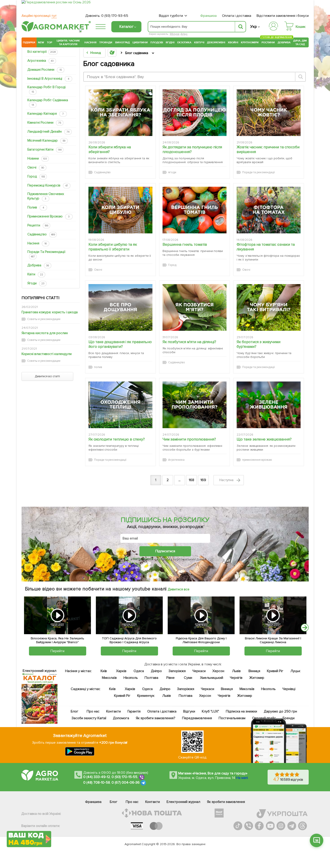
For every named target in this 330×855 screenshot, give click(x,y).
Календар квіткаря (45, 114)
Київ (104, 671)
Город (36, 176)
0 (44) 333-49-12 (96, 777)
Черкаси (199, 671)
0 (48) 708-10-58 (96, 782)
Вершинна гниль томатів (185, 244)
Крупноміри (250, 42)
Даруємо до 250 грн (280, 711)
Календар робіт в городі (46, 89)
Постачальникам (232, 718)
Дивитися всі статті (47, 376)
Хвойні (233, 42)
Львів (236, 671)
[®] (55, 30)
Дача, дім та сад (300, 42)
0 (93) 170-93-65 (114, 15)
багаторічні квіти (44, 149)
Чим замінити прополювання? (189, 439)
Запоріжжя (177, 671)
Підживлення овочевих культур (45, 196)
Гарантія (134, 711)
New (41, 42)
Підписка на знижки (241, 711)
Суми (188, 677)
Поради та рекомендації (46, 254)
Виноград (122, 42)
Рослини (268, 41)
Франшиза (208, 15)
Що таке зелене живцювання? (264, 439)
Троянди (105, 42)
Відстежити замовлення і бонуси (283, 15)
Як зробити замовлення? (156, 718)
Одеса (139, 671)
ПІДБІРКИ (29, 42)
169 (203, 480)
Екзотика (184, 42)
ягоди (35, 283)
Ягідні (170, 42)
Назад (95, 52)
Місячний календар (46, 140)
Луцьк (296, 671)
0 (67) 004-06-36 (126, 782)
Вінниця (254, 671)
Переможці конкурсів (47, 185)
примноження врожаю (48, 216)
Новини (37, 158)
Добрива (284, 42)
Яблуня (174, 34)
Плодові (156, 42)
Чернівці (288, 689)
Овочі (35, 167)
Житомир (256, 677)
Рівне (170, 677)
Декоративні (216, 42)
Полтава (151, 677)
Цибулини (140, 42)
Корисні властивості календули (47, 354)
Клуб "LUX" (210, 711)
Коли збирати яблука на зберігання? (109, 149)
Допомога (121, 718)
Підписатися (165, 551)
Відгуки (189, 711)
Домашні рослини (44, 70)
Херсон (218, 671)
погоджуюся (143, 558)
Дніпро (156, 671)
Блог (74, 711)
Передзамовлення (197, 718)
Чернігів (236, 677)
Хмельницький (211, 677)
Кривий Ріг (275, 671)
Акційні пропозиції (39, 15)
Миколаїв (109, 677)
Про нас (93, 711)
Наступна (227, 480)
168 (191, 480)
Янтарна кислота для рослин (45, 333)
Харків (121, 671)
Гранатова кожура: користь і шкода (50, 312)
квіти (35, 274)
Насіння (90, 42)
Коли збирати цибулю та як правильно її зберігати (112, 247)
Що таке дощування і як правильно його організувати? (120, 344)
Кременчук (146, 695)
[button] (316, 840)
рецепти (37, 225)
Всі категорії (41, 52)
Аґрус (183, 34)
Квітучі (199, 42)
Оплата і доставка (236, 15)
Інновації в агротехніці (48, 79)
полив (35, 207)
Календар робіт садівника (47, 102)
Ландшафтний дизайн (48, 131)
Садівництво (41, 234)
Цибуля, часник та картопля (68, 42)
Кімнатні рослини (44, 123)
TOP (49, 42)
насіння (37, 243)
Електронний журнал (183, 802)
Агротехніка (40, 61)
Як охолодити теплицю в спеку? (116, 439)
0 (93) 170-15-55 (125, 777)
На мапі (242, 778)
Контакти (113, 711)
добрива (38, 265)
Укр (253, 26)
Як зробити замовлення (226, 802)
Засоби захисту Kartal (89, 718)
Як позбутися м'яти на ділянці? (189, 342)
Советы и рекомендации (43, 319)
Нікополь (130, 677)
